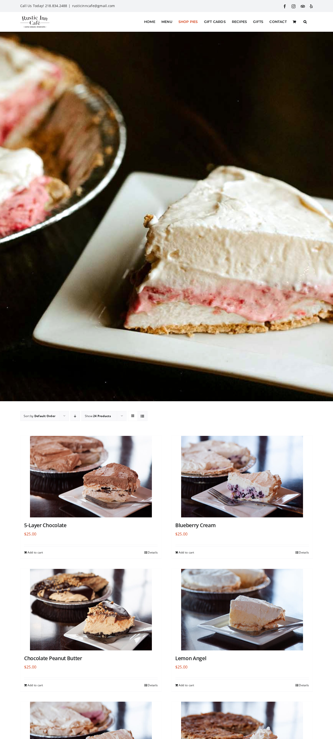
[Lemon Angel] (242, 609)
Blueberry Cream (195, 525)
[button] (305, 21)
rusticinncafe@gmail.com (93, 5)
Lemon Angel (190, 658)
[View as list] (142, 416)
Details (153, 552)
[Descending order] (75, 416)
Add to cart (35, 552)
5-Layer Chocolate (45, 525)
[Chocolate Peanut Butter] (90, 609)
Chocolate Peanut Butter (53, 658)
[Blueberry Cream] (242, 476)
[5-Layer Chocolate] (90, 476)
